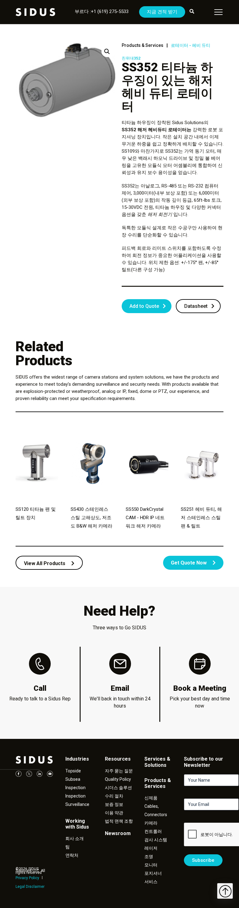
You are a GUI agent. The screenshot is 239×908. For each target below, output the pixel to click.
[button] (107, 51)
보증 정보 (114, 804)
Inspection (75, 787)
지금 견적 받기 (162, 12)
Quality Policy (118, 779)
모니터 (150, 864)
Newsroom (118, 833)
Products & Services (142, 45)
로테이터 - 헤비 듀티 (190, 45)
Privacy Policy (27, 878)
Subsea (72, 779)
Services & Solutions (157, 762)
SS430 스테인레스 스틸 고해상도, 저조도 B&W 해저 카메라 (91, 517)
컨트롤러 (153, 831)
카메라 (150, 822)
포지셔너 (153, 873)
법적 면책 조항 (119, 821)
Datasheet (196, 306)
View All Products (45, 563)
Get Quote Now (189, 563)
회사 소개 (74, 838)
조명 (148, 856)
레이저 (150, 848)
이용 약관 (114, 812)
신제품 (150, 797)
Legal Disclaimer (30, 886)
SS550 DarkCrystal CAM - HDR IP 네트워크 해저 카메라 (145, 517)
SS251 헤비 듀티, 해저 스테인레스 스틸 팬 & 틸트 (201, 517)
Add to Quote (144, 306)
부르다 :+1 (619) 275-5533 (102, 11)
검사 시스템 (155, 839)
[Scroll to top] (225, 891)
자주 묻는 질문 (119, 770)
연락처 (71, 855)
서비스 (150, 881)
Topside (73, 770)
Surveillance (77, 804)
